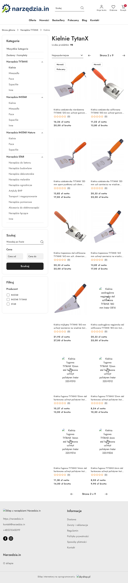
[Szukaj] (42, 242)
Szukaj (25, 266)
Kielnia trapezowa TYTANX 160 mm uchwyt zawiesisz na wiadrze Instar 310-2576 (107, 254)
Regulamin (72, 530)
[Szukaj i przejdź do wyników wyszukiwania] (82, 8)
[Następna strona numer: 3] (123, 55)
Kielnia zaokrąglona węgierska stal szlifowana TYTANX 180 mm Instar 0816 (107, 326)
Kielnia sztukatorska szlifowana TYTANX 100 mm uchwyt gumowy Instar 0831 (107, 111)
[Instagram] (11, 538)
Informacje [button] (74, 511)
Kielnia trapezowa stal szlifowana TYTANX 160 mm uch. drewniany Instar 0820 (69, 254)
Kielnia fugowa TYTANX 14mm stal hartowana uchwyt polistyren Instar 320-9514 (70, 470)
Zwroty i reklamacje (77, 525)
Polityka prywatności (78, 536)
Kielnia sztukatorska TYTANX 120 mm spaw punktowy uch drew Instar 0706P (69, 183)
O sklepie (8, 563)
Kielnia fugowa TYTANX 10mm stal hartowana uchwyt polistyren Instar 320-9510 (70, 398)
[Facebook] (5, 538)
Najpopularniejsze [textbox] (60, 55)
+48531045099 (11, 530)
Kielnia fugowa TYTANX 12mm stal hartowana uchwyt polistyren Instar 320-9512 (107, 398)
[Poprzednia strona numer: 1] (89, 55)
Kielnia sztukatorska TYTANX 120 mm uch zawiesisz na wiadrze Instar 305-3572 (106, 183)
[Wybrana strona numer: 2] (106, 55)
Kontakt (71, 547)
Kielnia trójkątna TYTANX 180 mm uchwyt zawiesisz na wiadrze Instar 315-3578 (70, 326)
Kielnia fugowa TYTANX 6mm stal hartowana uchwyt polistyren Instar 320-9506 (107, 470)
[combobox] (67, 55)
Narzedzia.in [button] (12, 555)
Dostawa (71, 519)
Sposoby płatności (77, 542)
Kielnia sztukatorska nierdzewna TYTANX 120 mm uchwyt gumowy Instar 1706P (70, 111)
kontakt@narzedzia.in (14, 524)
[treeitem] (25, 49)
